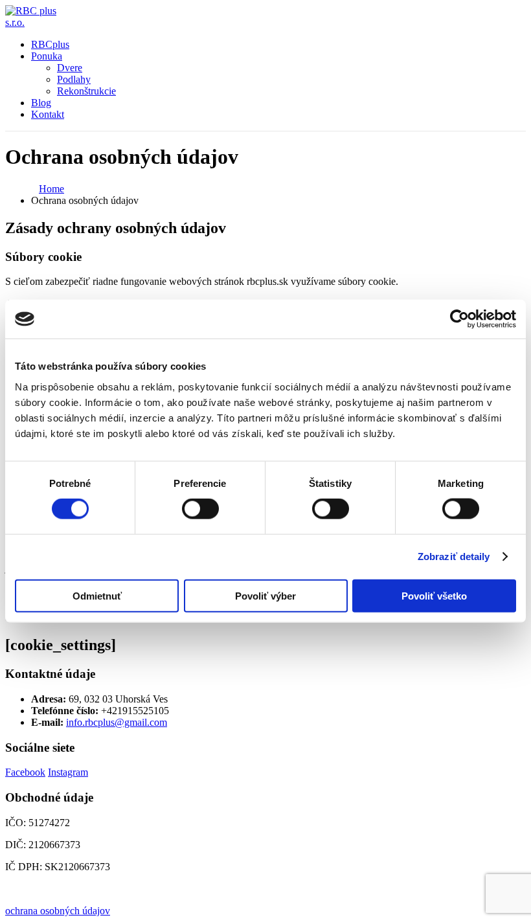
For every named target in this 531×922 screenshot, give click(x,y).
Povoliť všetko (434, 595)
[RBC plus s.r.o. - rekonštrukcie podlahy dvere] (41, 22)
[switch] (200, 509)
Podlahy (74, 79)
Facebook (25, 772)
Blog (41, 102)
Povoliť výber (265, 595)
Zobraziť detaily (454, 556)
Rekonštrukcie (86, 90)
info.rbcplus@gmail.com (116, 722)
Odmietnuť (97, 595)
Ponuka (46, 56)
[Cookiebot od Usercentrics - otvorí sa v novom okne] (459, 319)
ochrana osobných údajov (57, 910)
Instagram (68, 772)
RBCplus (50, 44)
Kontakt (47, 114)
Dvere (69, 67)
